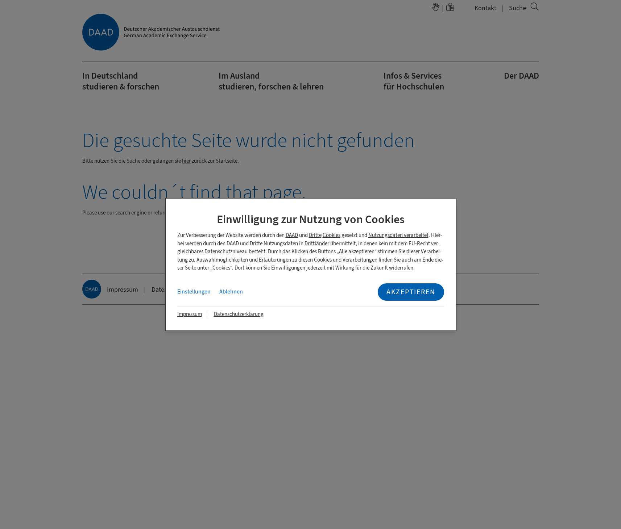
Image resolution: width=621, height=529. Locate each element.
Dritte (315, 235)
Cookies (331, 235)
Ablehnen (231, 291)
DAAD (292, 235)
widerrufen (401, 267)
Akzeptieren (410, 291)
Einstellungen (194, 291)
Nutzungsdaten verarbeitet (398, 235)
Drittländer (317, 243)
